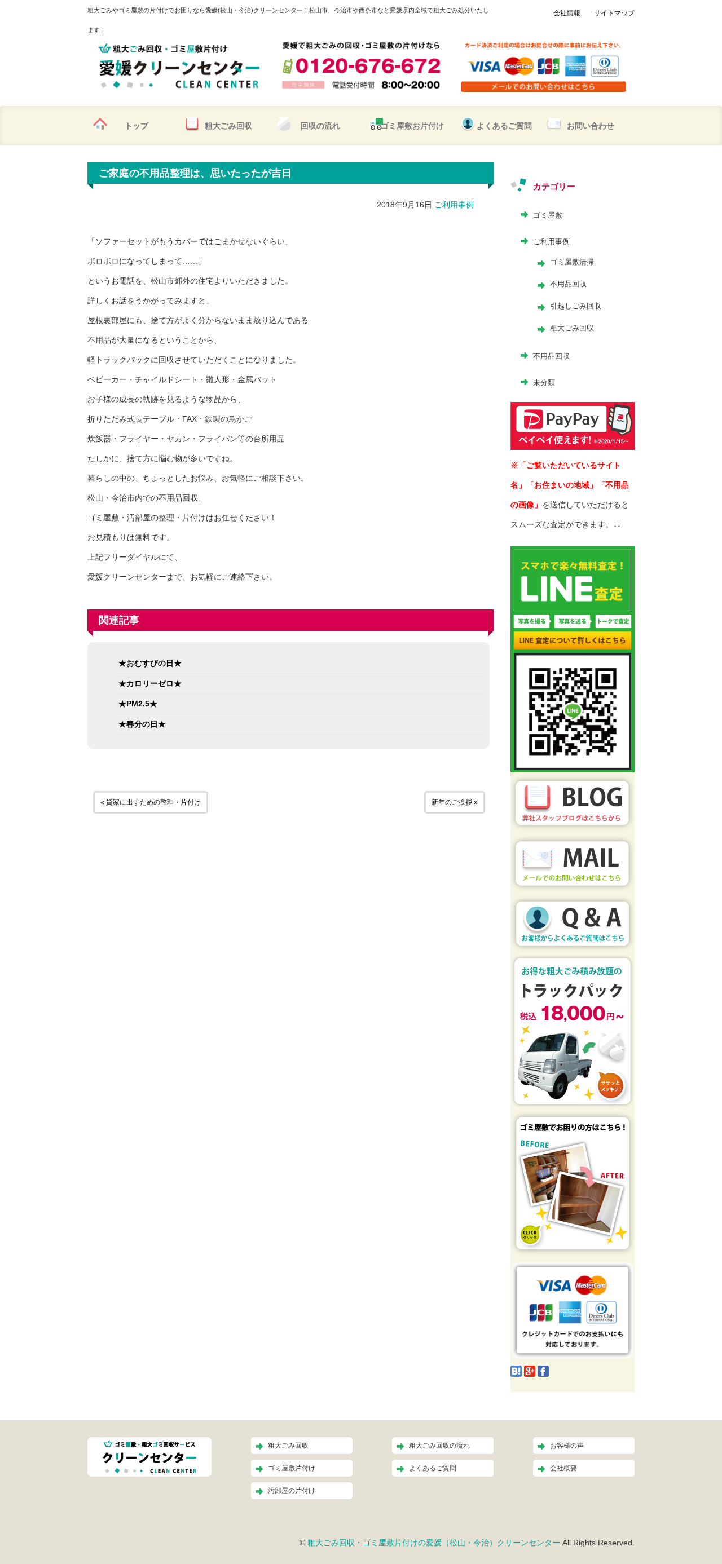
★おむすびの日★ (150, 663)
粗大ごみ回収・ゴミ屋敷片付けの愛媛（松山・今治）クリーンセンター (433, 1542)
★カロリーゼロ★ (150, 683)
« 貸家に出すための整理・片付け (150, 802)
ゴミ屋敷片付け (291, 1468)
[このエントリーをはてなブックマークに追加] (516, 1370)
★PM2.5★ (137, 703)
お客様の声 (567, 1446)
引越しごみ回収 (575, 306)
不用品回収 (568, 284)
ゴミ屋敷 (547, 215)
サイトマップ (614, 13)
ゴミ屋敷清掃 (572, 262)
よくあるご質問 (504, 125)
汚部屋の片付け (291, 1491)
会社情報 (566, 13)
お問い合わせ (590, 125)
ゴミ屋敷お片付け (412, 125)
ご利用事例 (454, 204)
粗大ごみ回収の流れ (439, 1446)
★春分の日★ (142, 723)
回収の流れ (320, 125)
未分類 (544, 382)
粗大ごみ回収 (228, 125)
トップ (136, 125)
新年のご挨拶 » (455, 802)
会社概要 (563, 1468)
